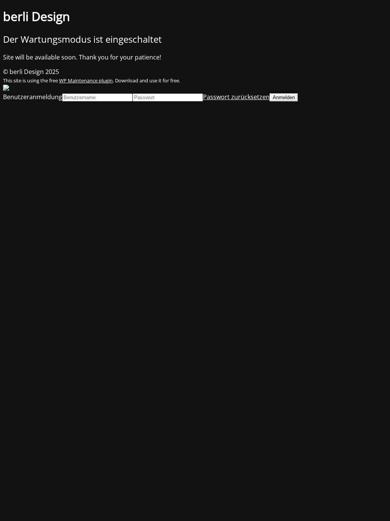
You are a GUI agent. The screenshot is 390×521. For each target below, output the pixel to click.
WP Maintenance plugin (86, 80)
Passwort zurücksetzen (236, 97)
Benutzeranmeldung (32, 97)
